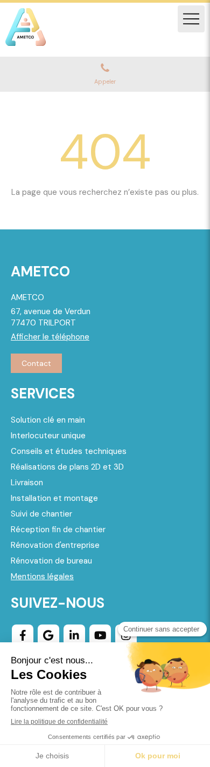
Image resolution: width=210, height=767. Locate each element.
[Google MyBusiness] (48, 635)
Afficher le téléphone (50, 336)
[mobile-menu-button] (191, 18)
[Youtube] (100, 635)
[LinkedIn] (74, 635)
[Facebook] (22, 635)
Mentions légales (42, 576)
